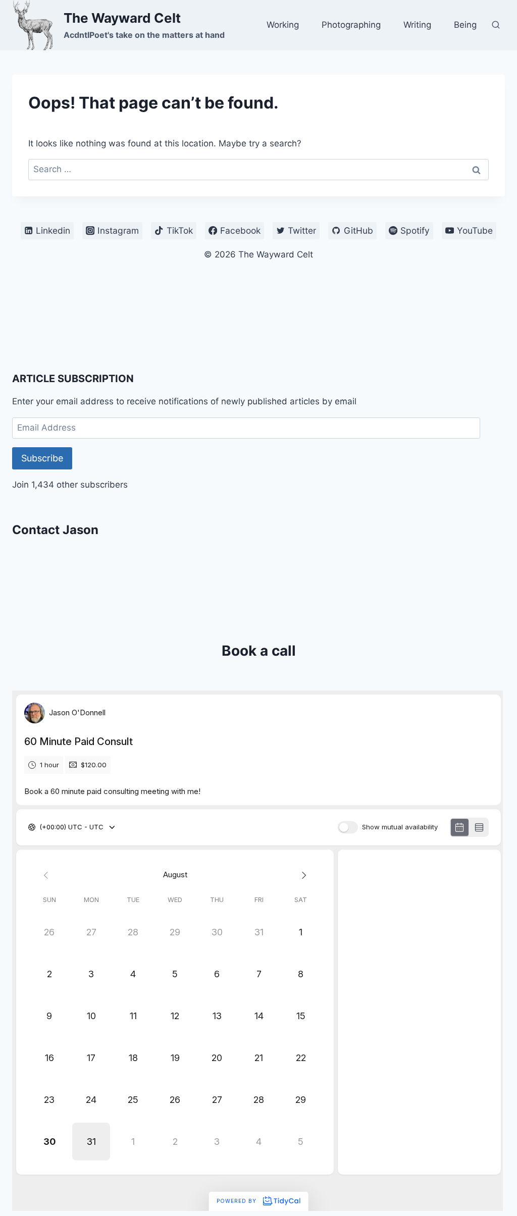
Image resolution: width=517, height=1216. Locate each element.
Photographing (351, 25)
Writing (417, 25)
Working (283, 25)
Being (465, 25)
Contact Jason (55, 529)
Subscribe (42, 458)
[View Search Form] (496, 25)
